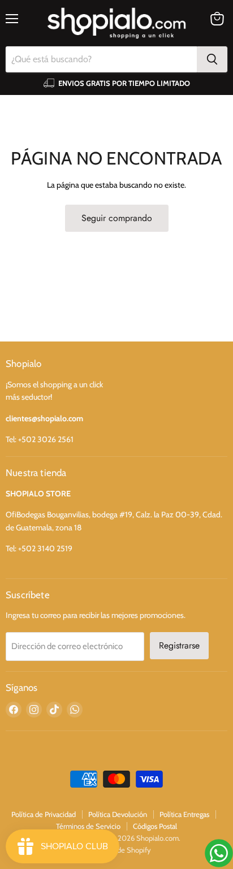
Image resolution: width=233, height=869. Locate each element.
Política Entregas (184, 814)
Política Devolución (117, 814)
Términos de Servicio (88, 826)
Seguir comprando (116, 217)
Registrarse (179, 645)
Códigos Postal (155, 826)
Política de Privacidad (43, 814)
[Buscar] (212, 59)
